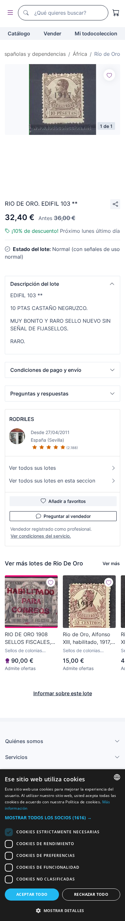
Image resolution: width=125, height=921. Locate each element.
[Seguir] (109, 75)
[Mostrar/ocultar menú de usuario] (9, 13)
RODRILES (21, 419)
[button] (62, 284)
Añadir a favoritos (67, 501)
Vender (52, 33)
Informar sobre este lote (62, 693)
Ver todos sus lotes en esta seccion (52, 480)
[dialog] (62, 845)
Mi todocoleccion (96, 33)
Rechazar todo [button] (91, 894)
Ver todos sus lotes (32, 468)
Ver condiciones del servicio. (41, 536)
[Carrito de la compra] (116, 13)
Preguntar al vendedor (67, 516)
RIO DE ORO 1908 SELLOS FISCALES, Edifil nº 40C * (28, 638)
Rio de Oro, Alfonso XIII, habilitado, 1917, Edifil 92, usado (87, 638)
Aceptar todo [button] (32, 894)
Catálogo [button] (19, 33)
